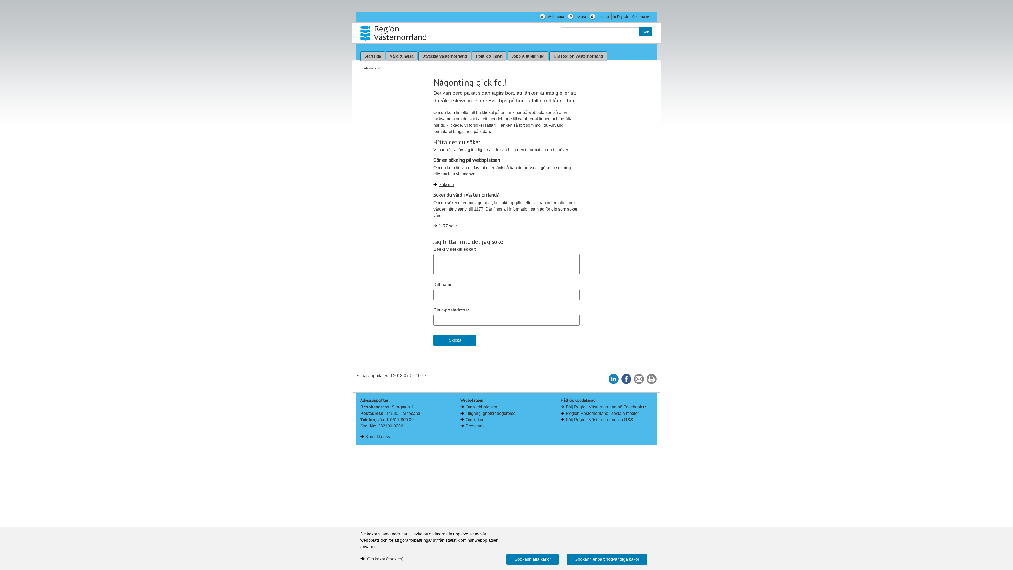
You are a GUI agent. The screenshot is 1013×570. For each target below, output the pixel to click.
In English (620, 16)
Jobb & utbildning (528, 56)
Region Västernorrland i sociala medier (602, 413)
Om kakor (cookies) (385, 559)
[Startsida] (394, 33)
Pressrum (475, 426)
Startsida (372, 56)
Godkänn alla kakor (532, 559)
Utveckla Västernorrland (444, 56)
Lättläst (603, 16)
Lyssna (580, 16)
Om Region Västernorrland (578, 56)
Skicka (455, 340)
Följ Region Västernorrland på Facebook (604, 407)
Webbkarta (555, 16)
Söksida (446, 184)
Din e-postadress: (451, 310)
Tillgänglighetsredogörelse (490, 413)
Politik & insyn (489, 56)
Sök (646, 32)
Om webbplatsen (481, 407)
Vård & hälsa (401, 56)
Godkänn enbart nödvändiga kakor (607, 559)
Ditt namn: (443, 284)
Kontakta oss (641, 16)
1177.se (446, 226)
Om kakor (475, 419)
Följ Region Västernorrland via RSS (599, 419)
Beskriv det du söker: (454, 249)
